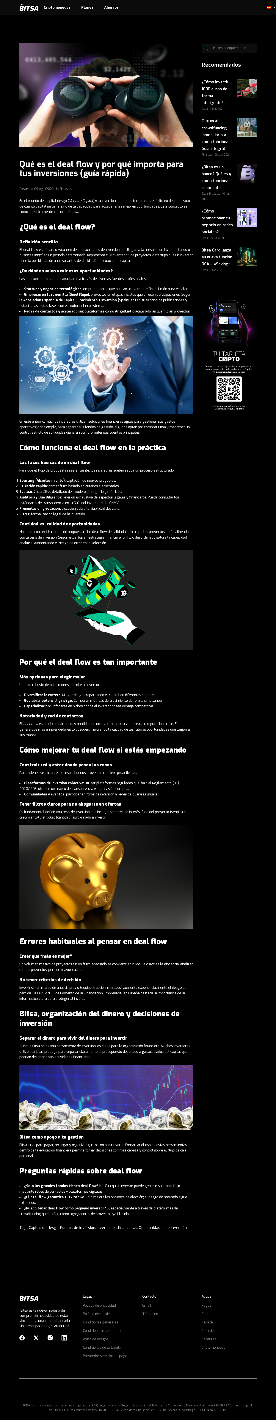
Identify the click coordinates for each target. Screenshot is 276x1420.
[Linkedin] (64, 1338)
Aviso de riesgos (95, 1339)
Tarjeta (207, 1322)
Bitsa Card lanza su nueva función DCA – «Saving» (217, 257)
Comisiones (210, 1330)
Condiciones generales (100, 1322)
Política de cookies (97, 1314)
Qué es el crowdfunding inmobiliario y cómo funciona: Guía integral (215, 135)
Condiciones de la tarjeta (102, 1347)
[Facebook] (22, 1338)
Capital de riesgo (44, 1227)
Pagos (206, 1305)
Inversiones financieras (117, 1227)
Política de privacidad (99, 1305)
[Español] (269, 7)
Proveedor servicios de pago (105, 1356)
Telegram (150, 1314)
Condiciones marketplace (102, 1330)
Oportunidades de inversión (163, 1227)
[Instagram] (50, 1338)
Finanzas (66, 189)
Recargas (209, 1339)
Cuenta (207, 1314)
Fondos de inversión (77, 1227)
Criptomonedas (213, 1347)
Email (146, 1305)
